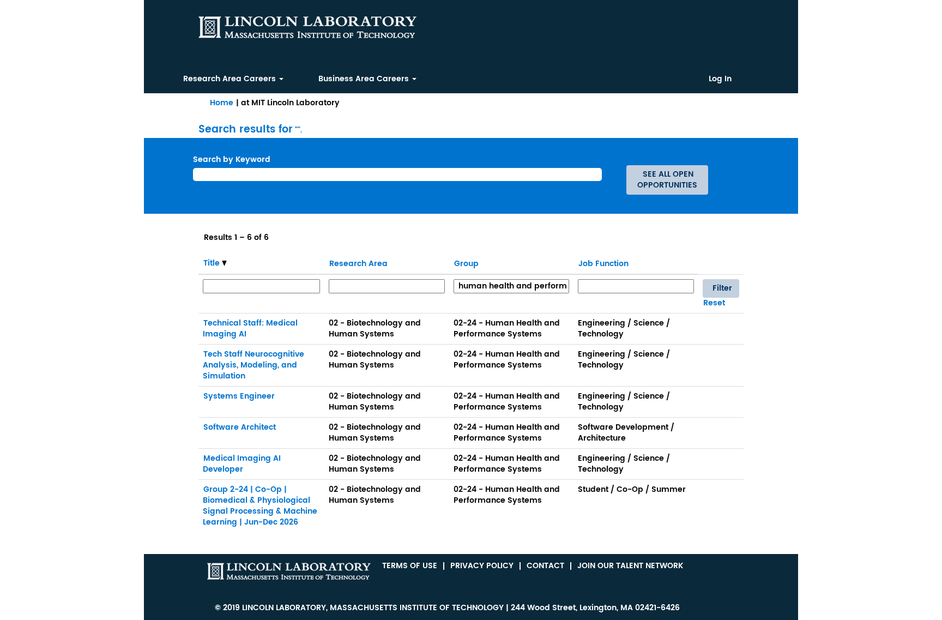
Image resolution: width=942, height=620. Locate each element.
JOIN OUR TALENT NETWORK (630, 565)
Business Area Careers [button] (364, 79)
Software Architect (239, 427)
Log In (720, 79)
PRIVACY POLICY (482, 565)
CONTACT (545, 565)
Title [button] (212, 263)
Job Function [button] (603, 263)
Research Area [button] (358, 263)
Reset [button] (714, 303)
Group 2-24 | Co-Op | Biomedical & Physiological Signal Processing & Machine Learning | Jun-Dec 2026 (260, 505)
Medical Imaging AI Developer (242, 463)
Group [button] (466, 263)
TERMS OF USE (409, 565)
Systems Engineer (239, 396)
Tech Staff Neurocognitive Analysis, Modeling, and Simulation (253, 365)
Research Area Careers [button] (230, 79)
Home (221, 103)
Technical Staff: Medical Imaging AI (250, 328)
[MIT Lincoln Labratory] (289, 571)
